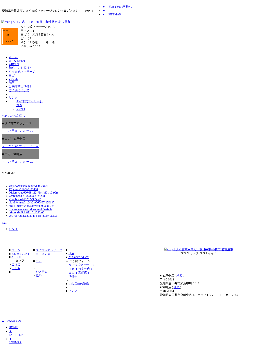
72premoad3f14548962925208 (27, 195)
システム (42, 271)
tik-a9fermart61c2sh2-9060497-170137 (31, 202)
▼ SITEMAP (111, 14)
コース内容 (43, 253)
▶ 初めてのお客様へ (117, 6)
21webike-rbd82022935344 (25, 199)
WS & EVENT (20, 253)
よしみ (16, 268)
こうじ (16, 264)
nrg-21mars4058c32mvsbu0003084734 (32, 205)
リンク (13, 229)
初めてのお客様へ (13, 115)
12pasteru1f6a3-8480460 (23, 189)
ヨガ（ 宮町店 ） (80, 272)
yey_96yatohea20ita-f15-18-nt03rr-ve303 (33, 215)
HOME (13, 327)
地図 (180, 275)
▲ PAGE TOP (11, 320)
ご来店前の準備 (78, 283)
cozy (4, 222)
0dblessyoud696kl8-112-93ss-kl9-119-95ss (33, 192)
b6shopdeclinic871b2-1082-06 (26, 212)
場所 (71, 253)
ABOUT (16, 257)
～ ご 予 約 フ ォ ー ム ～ (20, 130)
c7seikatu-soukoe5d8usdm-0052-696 (30, 209)
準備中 (73, 276)
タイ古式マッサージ (49, 250)
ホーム (15, 250)
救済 (39, 275)
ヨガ (39, 261)
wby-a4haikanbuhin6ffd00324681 (28, 185)
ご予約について (78, 257)
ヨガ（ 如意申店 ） (81, 268)
